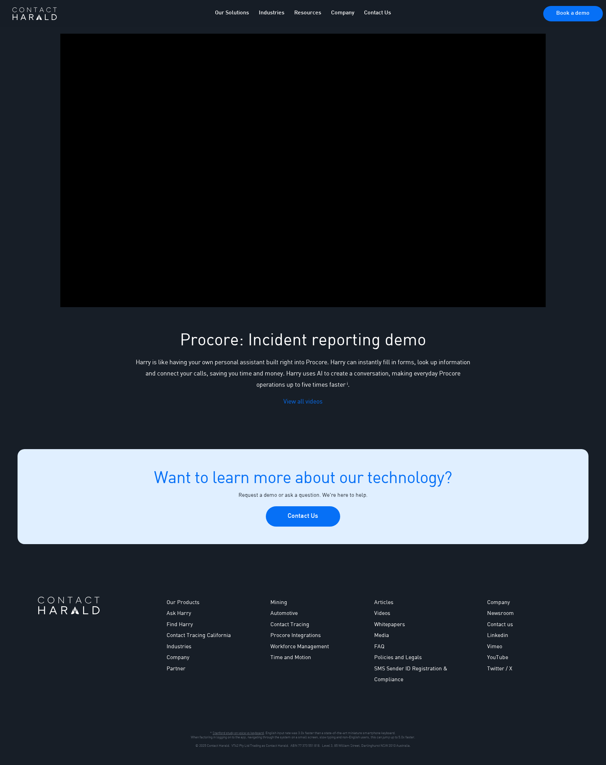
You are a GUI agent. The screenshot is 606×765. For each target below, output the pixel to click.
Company (498, 601)
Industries (179, 646)
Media (381, 634)
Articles (383, 601)
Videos (382, 612)
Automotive (284, 612)
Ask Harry (179, 612)
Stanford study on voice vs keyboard (238, 733)
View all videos (303, 401)
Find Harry (180, 624)
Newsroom (500, 612)
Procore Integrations (295, 634)
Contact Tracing (289, 624)
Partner (176, 668)
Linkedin (497, 634)
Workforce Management (299, 646)
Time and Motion (290, 657)
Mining (278, 601)
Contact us (500, 624)
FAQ (379, 646)
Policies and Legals (398, 657)
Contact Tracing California (199, 634)
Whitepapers (389, 624)
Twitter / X (499, 668)
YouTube (497, 657)
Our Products (183, 601)
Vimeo (494, 646)
